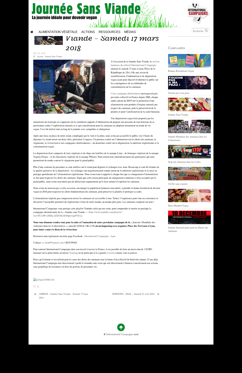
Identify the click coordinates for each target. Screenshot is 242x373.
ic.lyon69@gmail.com (53, 242)
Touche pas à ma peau (178, 93)
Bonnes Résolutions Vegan (181, 71)
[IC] (198, 23)
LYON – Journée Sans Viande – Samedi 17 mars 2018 (112, 38)
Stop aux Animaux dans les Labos (184, 161)
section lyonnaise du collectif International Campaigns (135, 63)
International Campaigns (119, 334)
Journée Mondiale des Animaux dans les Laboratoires (187, 138)
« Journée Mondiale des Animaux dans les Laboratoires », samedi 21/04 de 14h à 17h (94, 224)
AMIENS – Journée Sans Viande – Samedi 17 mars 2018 (61, 295)
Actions (40, 56)
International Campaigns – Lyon (100, 236)
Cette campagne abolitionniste (126, 93)
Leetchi (111, 252)
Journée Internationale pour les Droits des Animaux (188, 229)
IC (34, 56)
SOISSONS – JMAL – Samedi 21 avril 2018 (135, 294)
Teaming (73, 252)
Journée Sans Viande (53, 56)
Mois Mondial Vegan (178, 205)
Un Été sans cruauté (177, 183)
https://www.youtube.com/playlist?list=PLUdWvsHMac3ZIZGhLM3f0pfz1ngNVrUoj (78, 213)
